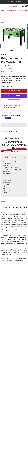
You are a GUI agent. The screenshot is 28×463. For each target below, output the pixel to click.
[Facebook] (7, 131)
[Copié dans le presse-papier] (16, 131)
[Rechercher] (23, 6)
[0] (25, 6)
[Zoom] (24, 26)
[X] (10, 131)
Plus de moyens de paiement (14, 98)
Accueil (2, 22)
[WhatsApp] (14, 131)
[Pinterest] (12, 131)
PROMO (3, 10)
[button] (14, 68)
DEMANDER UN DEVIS (14, 125)
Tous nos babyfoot (11, 10)
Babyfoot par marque (23, 10)
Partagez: (3, 131)
